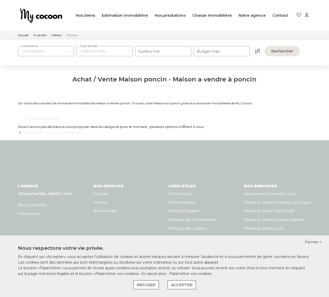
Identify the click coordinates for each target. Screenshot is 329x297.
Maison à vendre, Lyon (264, 228)
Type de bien (89, 46)
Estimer (100, 193)
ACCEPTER (182, 284)
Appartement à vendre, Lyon (270, 193)
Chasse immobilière (212, 15)
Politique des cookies (187, 228)
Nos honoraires (181, 202)
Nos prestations (170, 15)
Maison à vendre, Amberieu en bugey (277, 202)
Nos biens (85, 15)
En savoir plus (154, 273)
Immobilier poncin (42, 118)
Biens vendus (105, 211)
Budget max (208, 51)
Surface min (149, 51)
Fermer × (313, 242)
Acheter (100, 202)
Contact (280, 15)
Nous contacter (32, 205)
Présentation (29, 213)
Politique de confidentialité (192, 219)
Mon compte (180, 193)
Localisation (30, 46)
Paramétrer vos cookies (190, 273)
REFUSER (146, 284)
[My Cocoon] (41, 15)
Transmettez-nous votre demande (51, 132)
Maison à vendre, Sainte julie (269, 211)
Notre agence (252, 15)
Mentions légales (183, 211)
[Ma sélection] (299, 15)
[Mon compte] (306, 15)
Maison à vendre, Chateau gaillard (274, 219)
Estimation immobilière (125, 15)
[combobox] (46, 51)
